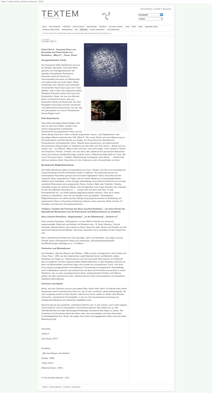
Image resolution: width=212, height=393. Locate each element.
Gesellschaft (78, 26)
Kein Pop (83, 29)
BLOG (45, 26)
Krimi (134, 26)
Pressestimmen (146, 9)
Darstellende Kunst (51, 29)
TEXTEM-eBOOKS (113, 29)
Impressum (167, 9)
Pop (76, 29)
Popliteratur (54, 26)
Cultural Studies (116, 26)
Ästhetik (102, 26)
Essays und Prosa (97, 29)
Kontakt (158, 9)
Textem (3, 2)
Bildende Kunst (151, 26)
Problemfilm (67, 29)
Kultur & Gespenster (29, 2)
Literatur (66, 26)
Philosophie (92, 26)
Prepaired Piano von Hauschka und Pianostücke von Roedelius (84, 33)
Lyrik (127, 26)
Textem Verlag (13, 2)
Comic (140, 26)
